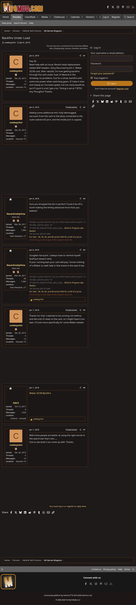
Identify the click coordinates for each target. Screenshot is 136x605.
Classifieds (30, 17)
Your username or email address (107, 53)
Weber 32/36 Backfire (40, 393)
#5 (84, 310)
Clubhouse (59, 17)
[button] (38, 17)
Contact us (96, 569)
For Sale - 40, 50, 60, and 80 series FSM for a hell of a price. (55, 237)
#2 (84, 107)
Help (31, 23)
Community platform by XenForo (68, 595)
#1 (84, 55)
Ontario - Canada (18, 418)
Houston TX (21, 87)
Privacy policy (109, 569)
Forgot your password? (102, 73)
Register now (123, 88)
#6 (84, 387)
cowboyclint (10, 42)
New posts (7, 23)
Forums (17, 17)
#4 (84, 250)
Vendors (90, 17)
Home (6, 17)
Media (45, 17)
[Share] (80, 56)
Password (96, 63)
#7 (84, 429)
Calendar (75, 17)
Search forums (20, 23)
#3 (84, 198)
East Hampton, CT (18, 236)
